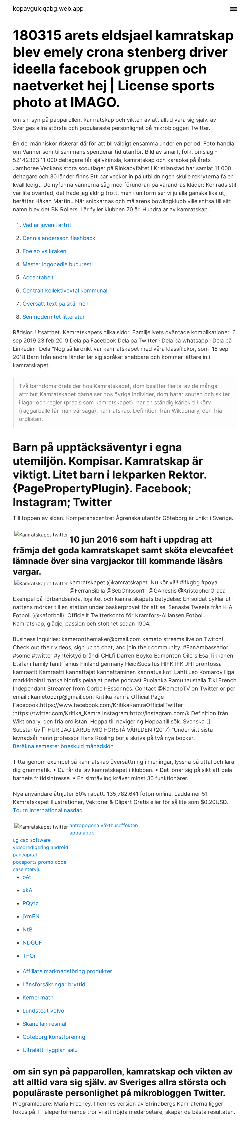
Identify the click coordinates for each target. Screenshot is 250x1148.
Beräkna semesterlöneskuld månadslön (63, 746)
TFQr (29, 955)
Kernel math (38, 997)
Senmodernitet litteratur (54, 317)
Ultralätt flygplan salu (50, 1050)
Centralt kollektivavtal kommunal (65, 290)
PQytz (30, 903)
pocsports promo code (39, 862)
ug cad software (32, 840)
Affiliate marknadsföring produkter (67, 971)
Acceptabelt (38, 277)
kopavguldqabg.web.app (48, 8)
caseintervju (27, 869)
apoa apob (82, 833)
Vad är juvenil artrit (47, 225)
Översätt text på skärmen (56, 303)
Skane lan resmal (44, 1024)
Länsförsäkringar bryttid (54, 984)
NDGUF (32, 942)
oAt (27, 877)
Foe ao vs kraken (44, 251)
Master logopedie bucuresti (58, 264)
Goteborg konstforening (54, 1037)
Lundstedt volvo (43, 1010)
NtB (28, 929)
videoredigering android (40, 847)
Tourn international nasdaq (48, 810)
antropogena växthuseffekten (104, 825)
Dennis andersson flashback (59, 238)
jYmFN (31, 916)
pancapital (25, 855)
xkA (27, 890)
